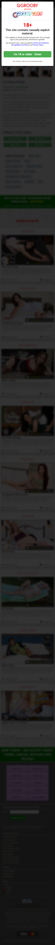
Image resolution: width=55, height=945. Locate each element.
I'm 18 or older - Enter (27, 54)
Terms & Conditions (41, 43)
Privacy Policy (38, 45)
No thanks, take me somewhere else (27, 61)
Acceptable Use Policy (20, 45)
